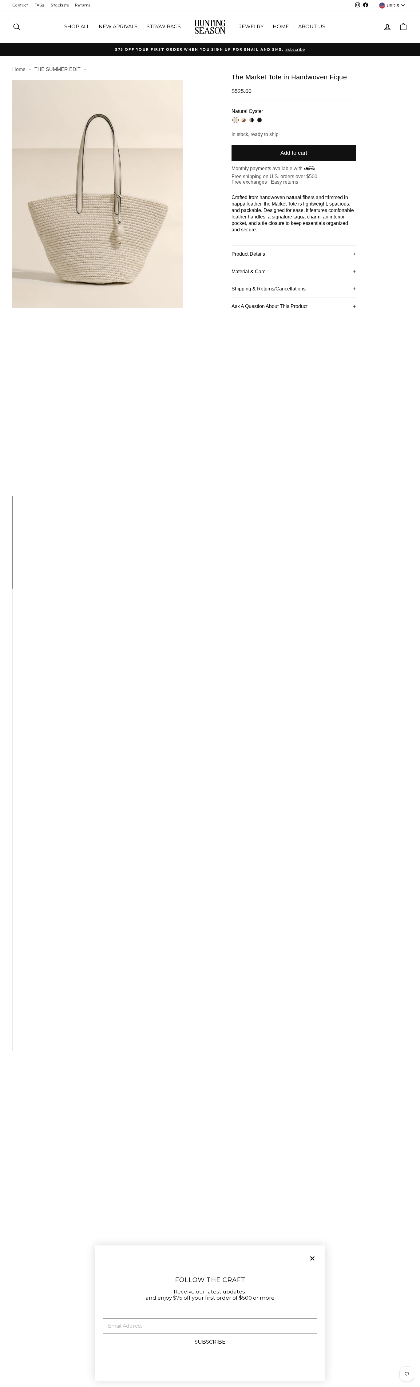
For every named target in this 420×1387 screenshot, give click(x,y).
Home (19, 69)
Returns (82, 5)
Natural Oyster (235, 120)
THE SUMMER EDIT (57, 69)
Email (110, 1314)
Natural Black (251, 120)
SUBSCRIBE (210, 1342)
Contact (20, 5)
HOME (281, 27)
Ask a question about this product (269, 306)
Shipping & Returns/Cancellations (269, 288)
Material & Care (249, 271)
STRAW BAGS (164, 27)
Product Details (248, 254)
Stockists (60, 5)
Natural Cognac (243, 120)
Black (259, 120)
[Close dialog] (312, 1258)
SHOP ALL (76, 27)
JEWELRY (251, 27)
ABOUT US (311, 27)
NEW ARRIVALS (118, 27)
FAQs (39, 5)
